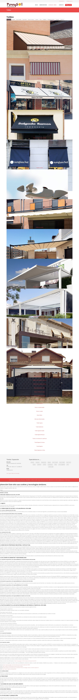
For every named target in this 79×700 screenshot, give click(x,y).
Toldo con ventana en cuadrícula (40, 438)
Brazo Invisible (18, 19)
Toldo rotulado (39, 167)
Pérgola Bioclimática (51, 19)
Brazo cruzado (39, 411)
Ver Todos (9, 19)
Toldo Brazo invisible (39, 48)
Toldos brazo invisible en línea (39, 384)
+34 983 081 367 (61, 1)
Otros (41, 19)
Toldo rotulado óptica (39, 108)
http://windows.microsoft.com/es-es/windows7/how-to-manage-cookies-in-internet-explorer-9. (21, 667)
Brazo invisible (39, 403)
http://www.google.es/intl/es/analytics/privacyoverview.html (25, 660)
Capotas (36, 19)
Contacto (61, 4)
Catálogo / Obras (52, 4)
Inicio (36, 4)
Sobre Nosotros (43, 4)
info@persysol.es (69, 1)
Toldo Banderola (39, 426)
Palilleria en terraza (39, 257)
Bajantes (13, 19)
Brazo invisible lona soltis (39, 395)
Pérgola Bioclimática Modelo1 (39, 286)
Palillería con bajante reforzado (39, 380)
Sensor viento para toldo (39, 197)
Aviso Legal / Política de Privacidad (13, 473)
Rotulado (57, 19)
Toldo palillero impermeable (39, 376)
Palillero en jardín (39, 227)
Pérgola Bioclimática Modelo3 (39, 346)
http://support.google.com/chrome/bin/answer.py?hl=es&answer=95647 (16, 664)
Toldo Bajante (39, 446)
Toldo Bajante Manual (39, 434)
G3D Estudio (67, 480)
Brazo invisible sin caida (39, 391)
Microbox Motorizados (39, 419)
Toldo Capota (39, 423)
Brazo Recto (25, 19)
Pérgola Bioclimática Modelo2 (39, 316)
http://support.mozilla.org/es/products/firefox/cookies (13, 666)
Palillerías (44, 19)
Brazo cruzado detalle (39, 407)
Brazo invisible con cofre (39, 388)
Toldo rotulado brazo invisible (39, 138)
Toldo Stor (62, 19)
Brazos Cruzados (31, 19)
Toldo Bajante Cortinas (39, 442)
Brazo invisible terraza (39, 399)
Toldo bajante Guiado (39, 430)
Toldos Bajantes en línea (39, 450)
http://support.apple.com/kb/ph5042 (9, 669)
